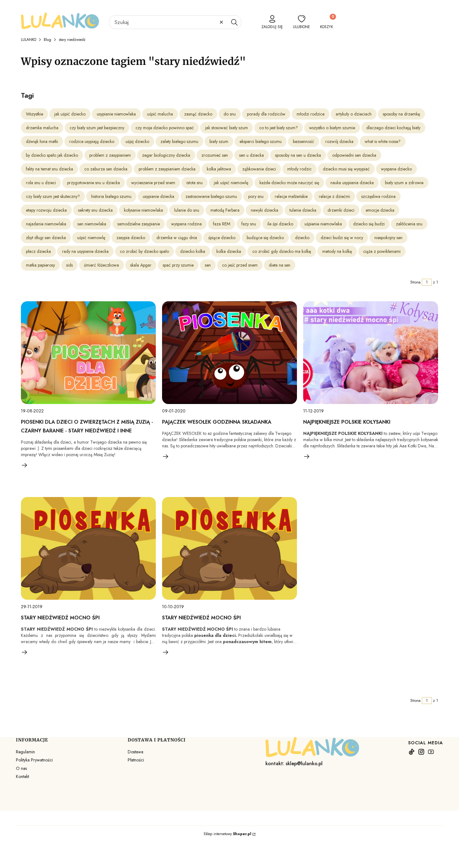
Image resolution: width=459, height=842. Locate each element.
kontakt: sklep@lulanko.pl (294, 763)
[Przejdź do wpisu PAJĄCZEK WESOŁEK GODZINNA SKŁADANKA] (229, 352)
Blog (47, 39)
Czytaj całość (24, 465)
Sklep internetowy (227, 834)
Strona (415, 282)
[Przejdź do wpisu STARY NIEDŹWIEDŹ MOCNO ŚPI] (88, 548)
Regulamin (25, 752)
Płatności (136, 760)
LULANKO (28, 39)
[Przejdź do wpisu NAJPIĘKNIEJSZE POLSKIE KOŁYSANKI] (370, 352)
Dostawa (135, 752)
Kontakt (22, 776)
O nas (21, 768)
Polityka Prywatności (34, 760)
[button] (234, 22)
